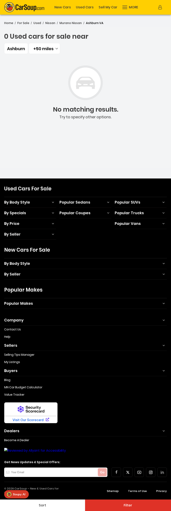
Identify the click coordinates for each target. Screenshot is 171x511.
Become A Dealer (16, 440)
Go (102, 472)
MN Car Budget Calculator (23, 387)
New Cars (62, 7)
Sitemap (113, 491)
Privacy (161, 491)
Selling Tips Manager (19, 355)
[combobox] (44, 48)
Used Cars (85, 7)
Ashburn (16, 49)
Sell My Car (108, 7)
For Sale (23, 23)
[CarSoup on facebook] (116, 472)
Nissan (50, 23)
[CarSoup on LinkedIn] (162, 472)
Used (37, 23)
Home (8, 23)
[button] (130, 7)
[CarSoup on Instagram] (150, 472)
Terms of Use (137, 491)
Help (7, 337)
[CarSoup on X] (127, 472)
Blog (7, 380)
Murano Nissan (70, 23)
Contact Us (12, 329)
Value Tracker (14, 394)
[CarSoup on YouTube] (139, 472)
